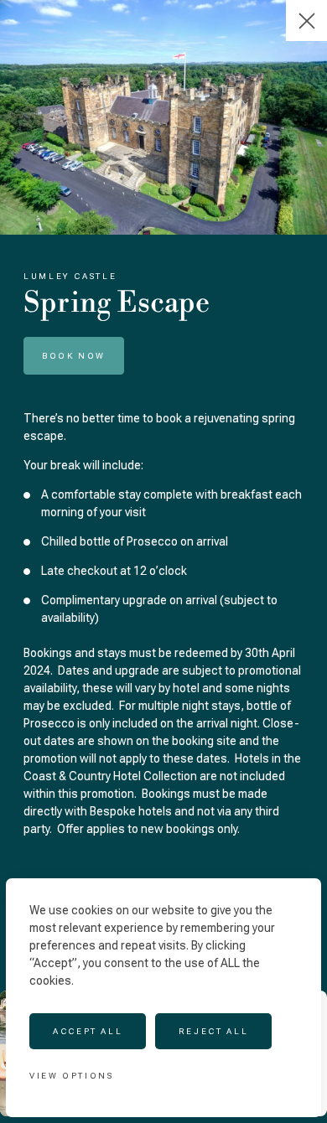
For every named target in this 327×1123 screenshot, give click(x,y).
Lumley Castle (70, 276)
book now (74, 355)
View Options (71, 1075)
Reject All (213, 1031)
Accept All (87, 1031)
